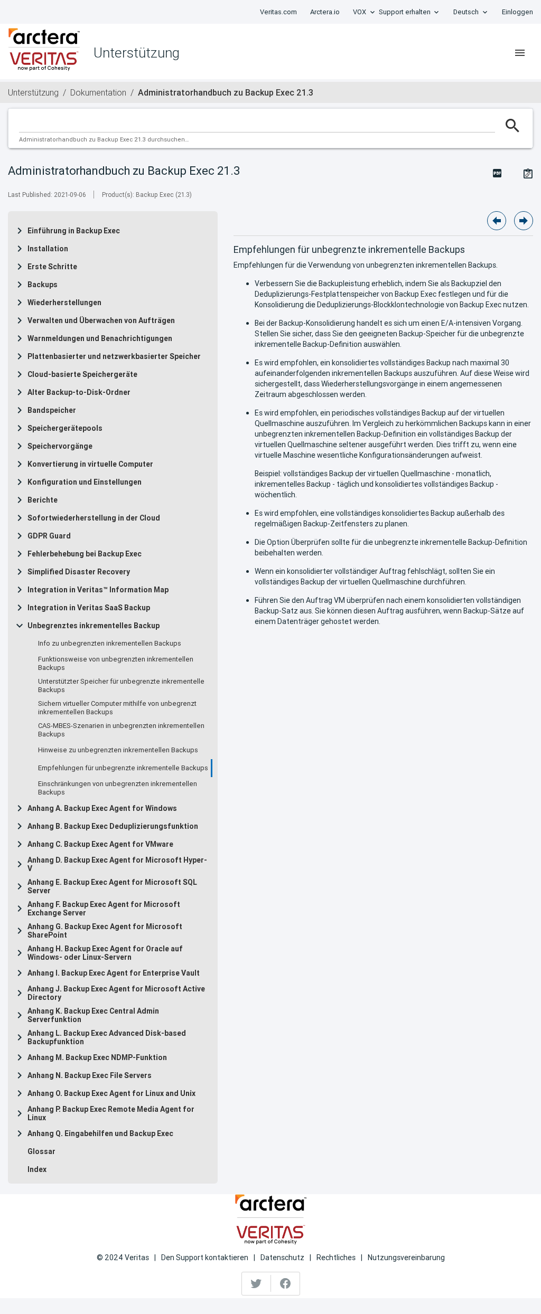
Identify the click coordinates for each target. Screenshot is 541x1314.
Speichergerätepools (64, 428)
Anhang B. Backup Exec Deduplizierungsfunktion (112, 826)
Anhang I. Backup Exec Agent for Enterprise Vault (113, 973)
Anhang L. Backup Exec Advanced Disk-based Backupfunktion (106, 1037)
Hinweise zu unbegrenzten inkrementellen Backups (118, 750)
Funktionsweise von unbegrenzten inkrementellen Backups (115, 663)
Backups (42, 284)
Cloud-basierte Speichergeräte (82, 374)
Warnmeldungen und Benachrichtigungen (99, 338)
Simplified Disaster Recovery (78, 572)
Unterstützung (33, 92)
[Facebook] (285, 1283)
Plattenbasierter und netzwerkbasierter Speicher (114, 356)
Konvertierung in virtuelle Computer (90, 464)
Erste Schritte (52, 266)
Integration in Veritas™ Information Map (98, 589)
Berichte (42, 500)
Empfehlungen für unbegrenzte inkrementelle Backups (123, 768)
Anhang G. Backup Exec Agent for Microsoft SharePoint (104, 930)
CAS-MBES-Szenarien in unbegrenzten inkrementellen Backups (121, 730)
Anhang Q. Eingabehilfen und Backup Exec (100, 1133)
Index (36, 1169)
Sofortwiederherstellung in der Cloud (93, 518)
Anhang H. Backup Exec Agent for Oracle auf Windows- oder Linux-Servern (105, 952)
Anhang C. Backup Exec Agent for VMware (100, 844)
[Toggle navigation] (520, 52)
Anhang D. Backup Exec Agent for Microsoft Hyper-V (117, 864)
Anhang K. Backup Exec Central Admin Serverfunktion (93, 1015)
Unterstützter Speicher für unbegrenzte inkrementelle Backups (121, 685)
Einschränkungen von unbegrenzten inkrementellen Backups (117, 788)
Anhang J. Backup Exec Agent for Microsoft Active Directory (116, 993)
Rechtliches (336, 1257)
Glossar (41, 1151)
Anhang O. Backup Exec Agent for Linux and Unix (111, 1093)
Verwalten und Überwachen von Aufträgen (101, 320)
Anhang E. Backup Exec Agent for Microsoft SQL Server (112, 886)
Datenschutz (282, 1257)
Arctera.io (325, 11)
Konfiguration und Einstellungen (84, 482)
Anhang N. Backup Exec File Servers (89, 1075)
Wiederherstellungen (64, 302)
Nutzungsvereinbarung (406, 1257)
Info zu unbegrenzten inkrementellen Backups (109, 643)
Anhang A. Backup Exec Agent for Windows (102, 808)
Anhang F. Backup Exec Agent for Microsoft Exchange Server (103, 908)
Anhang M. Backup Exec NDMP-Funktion (97, 1057)
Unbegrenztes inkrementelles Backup (93, 625)
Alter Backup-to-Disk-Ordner (78, 392)
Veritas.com (278, 11)
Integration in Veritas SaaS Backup (88, 607)
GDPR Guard (49, 536)
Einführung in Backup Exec (73, 230)
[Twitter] (256, 1283)
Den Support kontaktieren (204, 1257)
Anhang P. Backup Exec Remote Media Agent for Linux (110, 1113)
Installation (47, 248)
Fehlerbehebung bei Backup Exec (84, 554)
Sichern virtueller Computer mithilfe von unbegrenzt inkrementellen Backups (117, 707)
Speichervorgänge (59, 446)
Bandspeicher (51, 410)
